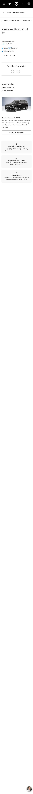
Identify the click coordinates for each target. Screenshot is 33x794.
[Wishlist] (9, 3)
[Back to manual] (4, 12)
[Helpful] (12, 71)
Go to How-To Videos (16, 133)
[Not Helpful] (18, 71)
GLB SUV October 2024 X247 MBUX (16, 20)
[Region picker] (22, 3)
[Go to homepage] (16, 4)
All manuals (5, 20)
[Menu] (3, 3)
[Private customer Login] (29, 4)
